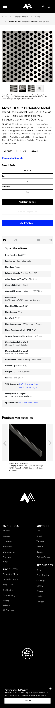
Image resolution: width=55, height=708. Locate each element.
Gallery (39, 586)
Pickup (39, 546)
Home (4, 17)
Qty (3, 176)
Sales (38, 530)
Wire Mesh (8, 585)
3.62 (34, 330)
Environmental (9, 552)
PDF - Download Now (28, 384)
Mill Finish (23, 285)
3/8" (26, 306)
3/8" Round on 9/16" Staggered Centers (22, 300)
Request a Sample (12, 158)
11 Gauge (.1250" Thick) (32, 291)
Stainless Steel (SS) (29, 273)
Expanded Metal (10, 579)
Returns (40, 552)
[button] (27, 56)
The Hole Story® (7, 559)
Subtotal (6, 187)
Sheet (20, 378)
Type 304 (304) (30, 279)
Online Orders (43, 557)
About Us (7, 530)
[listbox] (27, 88)
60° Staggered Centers (32, 324)
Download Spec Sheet (28, 403)
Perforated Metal (21, 17)
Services (40, 602)
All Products (8, 610)
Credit (39, 536)
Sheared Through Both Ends (17, 345)
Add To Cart (26, 223)
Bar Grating (8, 590)
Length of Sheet (35, 336)
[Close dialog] (50, 688)
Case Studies (42, 575)
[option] (13, 88)
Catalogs (40, 580)
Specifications (16, 248)
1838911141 (23, 255)
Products (40, 596)
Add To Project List (27, 211)
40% (25, 366)
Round (37, 17)
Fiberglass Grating (7, 602)
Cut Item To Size (27, 202)
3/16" (17, 318)
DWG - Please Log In (28, 387)
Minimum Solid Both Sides (16, 354)
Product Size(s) (8, 165)
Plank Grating (9, 595)
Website (40, 541)
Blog (38, 570)
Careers (6, 536)
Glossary (40, 591)
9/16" (20, 312)
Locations (7, 541)
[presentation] (5, 442)
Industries (7, 546)
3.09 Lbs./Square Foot (21, 372)
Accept (27, 701)
